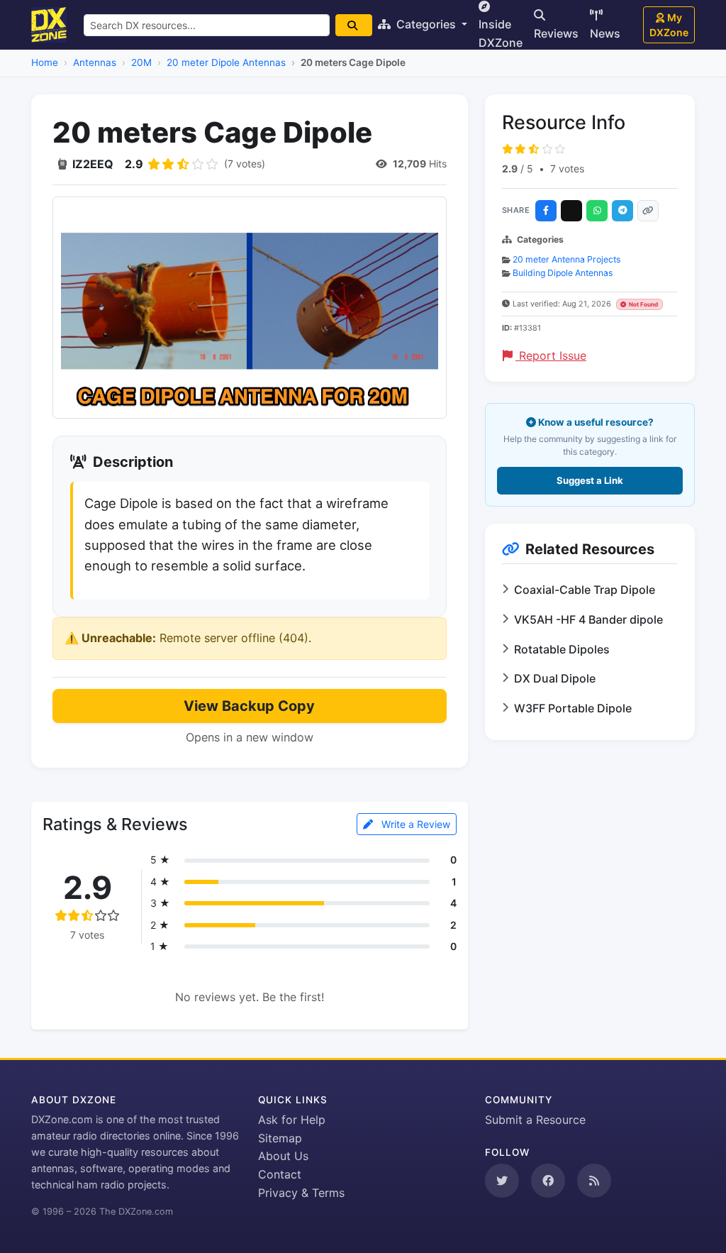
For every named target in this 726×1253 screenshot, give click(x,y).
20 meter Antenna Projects (566, 259)
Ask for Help (291, 1120)
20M (141, 62)
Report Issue (550, 355)
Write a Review (414, 824)
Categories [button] (426, 24)
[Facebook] (546, 210)
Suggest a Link (590, 480)
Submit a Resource (535, 1120)
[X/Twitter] (571, 210)
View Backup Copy (249, 705)
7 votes (567, 168)
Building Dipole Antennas (563, 272)
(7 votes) (244, 164)
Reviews (556, 33)
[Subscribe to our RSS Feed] (594, 1181)
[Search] (353, 25)
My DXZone (668, 24)
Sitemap (280, 1138)
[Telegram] (622, 210)
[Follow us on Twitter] (502, 1181)
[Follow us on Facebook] (548, 1181)
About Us (283, 1156)
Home (44, 62)
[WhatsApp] (597, 210)
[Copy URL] (648, 210)
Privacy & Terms (301, 1193)
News (605, 33)
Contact (279, 1174)
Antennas (94, 62)
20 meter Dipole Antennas (226, 62)
